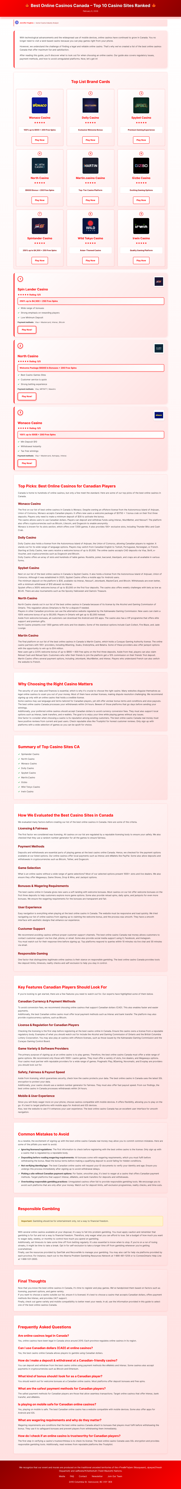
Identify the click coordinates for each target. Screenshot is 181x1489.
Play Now (40, 140)
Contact (83, 1476)
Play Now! (27, 329)
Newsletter (97, 1476)
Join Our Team (115, 1476)
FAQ (72, 1476)
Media (62, 1476)
